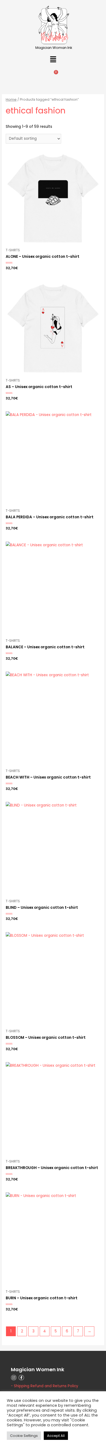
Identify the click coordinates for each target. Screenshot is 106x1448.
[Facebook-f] (21, 1377)
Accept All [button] (56, 1435)
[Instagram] (14, 1377)
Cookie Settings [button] (24, 1435)
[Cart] (53, 76)
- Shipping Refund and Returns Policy (44, 1386)
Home (11, 99)
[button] (53, 60)
